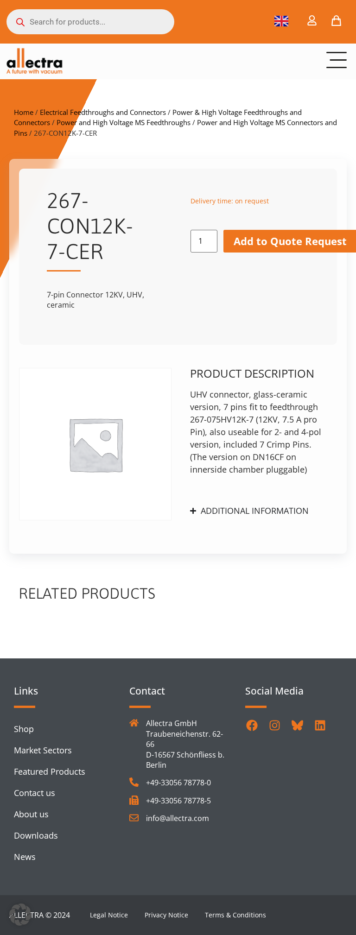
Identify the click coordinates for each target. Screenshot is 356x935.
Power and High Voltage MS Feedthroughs (124, 122)
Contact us (34, 792)
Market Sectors (43, 750)
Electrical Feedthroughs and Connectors (103, 112)
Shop (24, 728)
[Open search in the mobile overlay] (90, 22)
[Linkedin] (320, 725)
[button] (20, 914)
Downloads (36, 835)
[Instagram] (275, 725)
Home (23, 112)
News (25, 856)
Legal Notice (109, 914)
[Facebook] (252, 725)
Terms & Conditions (235, 914)
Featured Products (49, 771)
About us (31, 814)
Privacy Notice (166, 914)
